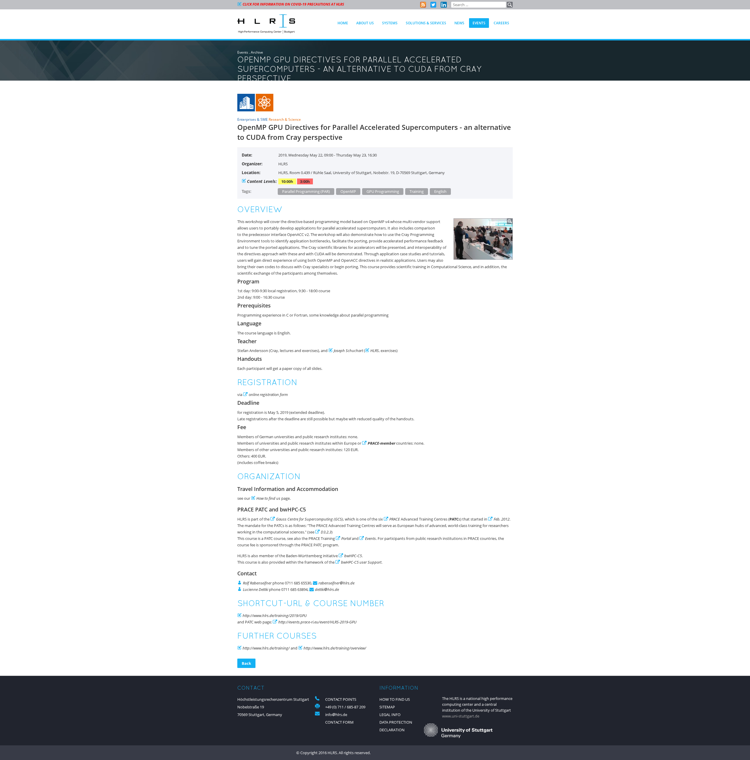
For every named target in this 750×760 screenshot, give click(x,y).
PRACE (394, 519)
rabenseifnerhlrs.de (336, 583)
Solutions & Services (426, 23)
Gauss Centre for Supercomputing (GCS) (309, 519)
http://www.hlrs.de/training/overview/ (335, 648)
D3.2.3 (326, 532)
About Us (365, 23)
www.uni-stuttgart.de (460, 716)
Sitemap (387, 707)
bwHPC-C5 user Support (361, 562)
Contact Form (339, 722)
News (459, 23)
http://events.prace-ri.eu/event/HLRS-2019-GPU (317, 622)
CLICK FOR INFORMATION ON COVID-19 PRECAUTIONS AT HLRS (293, 4)
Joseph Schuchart (348, 350)
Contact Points (340, 699)
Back (246, 663)
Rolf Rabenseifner (257, 583)
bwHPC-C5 (353, 555)
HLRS (374, 350)
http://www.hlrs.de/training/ (266, 648)
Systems (390, 23)
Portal (346, 538)
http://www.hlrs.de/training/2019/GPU (275, 615)
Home (343, 23)
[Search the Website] (510, 5)
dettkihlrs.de (327, 589)
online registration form (268, 394)
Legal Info (389, 714)
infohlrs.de (336, 714)
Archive (257, 52)
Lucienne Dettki (255, 589)
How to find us (268, 498)
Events (242, 52)
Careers (501, 23)
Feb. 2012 (501, 519)
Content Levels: (262, 181)
